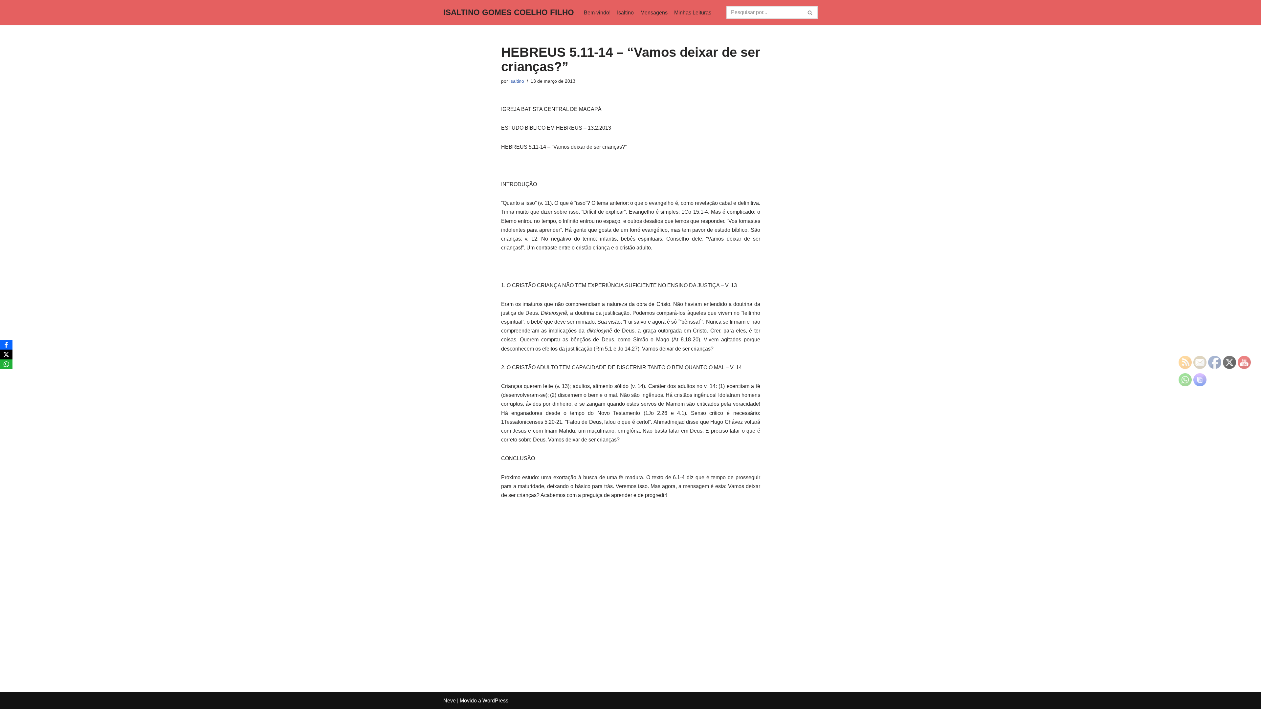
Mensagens (654, 12)
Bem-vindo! (597, 12)
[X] (6, 354)
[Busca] (810, 12)
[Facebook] (6, 345)
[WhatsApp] (6, 364)
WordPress (495, 700)
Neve (449, 700)
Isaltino (625, 12)
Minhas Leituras (692, 12)
